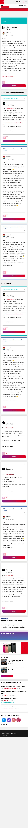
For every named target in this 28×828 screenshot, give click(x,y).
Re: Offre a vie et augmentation (9, 698)
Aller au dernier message (8, 76)
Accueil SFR (2, 2)
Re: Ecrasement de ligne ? (8, 706)
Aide (2, 5)
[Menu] (26, 2)
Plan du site (4, 735)
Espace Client (23, 2)
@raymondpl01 (10, 108)
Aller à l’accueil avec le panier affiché (17, 2)
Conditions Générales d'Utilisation (9, 733)
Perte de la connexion (6, 12)
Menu (26, 2)
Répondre (14, 85)
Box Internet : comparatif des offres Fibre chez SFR (15, 661)
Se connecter (5, 7)
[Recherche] (13, 2)
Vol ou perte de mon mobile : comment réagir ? (13, 626)
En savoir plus (4, 724)
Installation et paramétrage (10, 688)
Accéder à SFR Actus (7, 675)
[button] (3, 82)
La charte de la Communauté (8, 731)
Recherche (13, 2)
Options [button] (4, 21)
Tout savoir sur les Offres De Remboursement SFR (14, 627)
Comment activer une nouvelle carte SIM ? (12, 624)
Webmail (20, 2)
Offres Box (6, 695)
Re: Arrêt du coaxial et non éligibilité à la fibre (13, 686)
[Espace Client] (23, 2)
